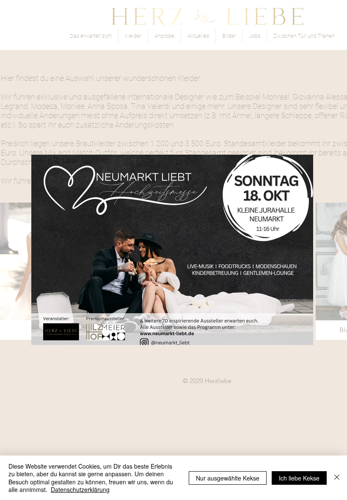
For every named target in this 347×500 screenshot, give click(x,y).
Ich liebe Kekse (299, 478)
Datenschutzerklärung (80, 489)
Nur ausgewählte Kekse (227, 478)
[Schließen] (337, 477)
